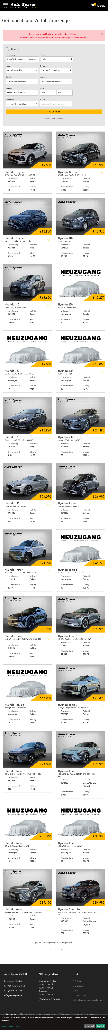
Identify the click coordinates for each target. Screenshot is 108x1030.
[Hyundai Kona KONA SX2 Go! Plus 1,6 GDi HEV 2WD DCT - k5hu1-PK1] (80, 749)
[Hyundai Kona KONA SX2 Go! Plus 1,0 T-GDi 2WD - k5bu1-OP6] (27, 749)
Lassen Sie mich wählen (11, 1026)
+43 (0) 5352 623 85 (13, 990)
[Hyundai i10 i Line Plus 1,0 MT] (80, 216)
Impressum (79, 985)
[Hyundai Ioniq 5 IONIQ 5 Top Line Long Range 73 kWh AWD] (80, 614)
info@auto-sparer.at (13, 995)
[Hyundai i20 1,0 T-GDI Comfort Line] (80, 282)
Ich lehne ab (89, 1026)
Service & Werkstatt (47, 1014)
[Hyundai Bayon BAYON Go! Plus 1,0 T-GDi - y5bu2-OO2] (27, 150)
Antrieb (43, 77)
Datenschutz (80, 995)
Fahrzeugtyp (10, 55)
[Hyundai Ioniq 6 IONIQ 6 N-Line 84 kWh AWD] (27, 683)
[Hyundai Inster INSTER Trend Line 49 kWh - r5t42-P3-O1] (27, 548)
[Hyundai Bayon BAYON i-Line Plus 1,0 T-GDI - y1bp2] (27, 216)
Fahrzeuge (11, 1014)
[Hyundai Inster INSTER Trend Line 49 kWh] (80, 481)
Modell (8, 66)
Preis (42, 88)
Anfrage (78, 981)
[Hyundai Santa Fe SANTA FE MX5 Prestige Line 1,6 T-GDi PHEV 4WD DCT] (80, 887)
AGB (76, 990)
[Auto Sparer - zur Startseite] (23, 5)
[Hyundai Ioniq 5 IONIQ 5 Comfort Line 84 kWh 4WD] (80, 548)
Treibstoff (44, 66)
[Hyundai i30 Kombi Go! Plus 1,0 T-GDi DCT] (27, 481)
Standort (9, 88)
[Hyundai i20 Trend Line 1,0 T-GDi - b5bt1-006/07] (27, 415)
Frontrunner (65, 1014)
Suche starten (54, 112)
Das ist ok (100, 1026)
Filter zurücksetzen (54, 118)
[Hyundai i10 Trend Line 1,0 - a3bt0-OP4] (27, 282)
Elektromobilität (27, 1014)
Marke (43, 55)
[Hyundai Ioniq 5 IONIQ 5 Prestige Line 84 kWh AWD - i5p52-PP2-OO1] (27, 614)
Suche (42, 99)
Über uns (79, 1014)
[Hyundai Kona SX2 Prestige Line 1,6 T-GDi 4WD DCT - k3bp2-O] (27, 887)
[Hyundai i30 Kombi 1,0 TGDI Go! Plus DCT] (80, 415)
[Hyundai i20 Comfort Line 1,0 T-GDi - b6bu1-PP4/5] (27, 349)
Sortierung (10, 99)
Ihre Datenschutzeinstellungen (89, 1000)
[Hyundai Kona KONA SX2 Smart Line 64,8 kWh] (27, 821)
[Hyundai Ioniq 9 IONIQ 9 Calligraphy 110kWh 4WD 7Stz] (80, 683)
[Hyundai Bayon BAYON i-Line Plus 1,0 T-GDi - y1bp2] (80, 150)
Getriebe (9, 77)
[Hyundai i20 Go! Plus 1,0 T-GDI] (80, 349)
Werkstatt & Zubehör (51, 999)
